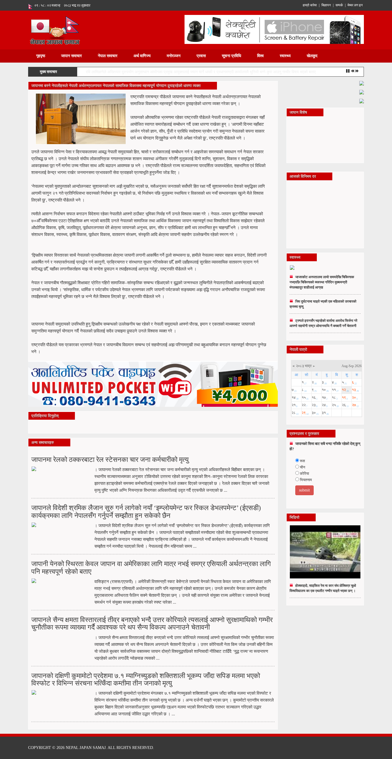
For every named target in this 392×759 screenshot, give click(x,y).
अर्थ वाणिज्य (142, 56)
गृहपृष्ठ (40, 56)
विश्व (260, 56)
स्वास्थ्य (285, 56)
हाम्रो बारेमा (310, 5)
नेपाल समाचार (107, 56)
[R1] (361, 83)
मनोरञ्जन (174, 56)
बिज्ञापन (326, 5)
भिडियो (294, 517)
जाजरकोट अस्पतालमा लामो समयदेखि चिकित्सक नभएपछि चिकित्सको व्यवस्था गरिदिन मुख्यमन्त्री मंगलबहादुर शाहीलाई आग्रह (322, 282)
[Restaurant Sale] (361, 92)
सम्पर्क (339, 5)
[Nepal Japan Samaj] (54, 30)
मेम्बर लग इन (355, 5)
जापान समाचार (71, 56)
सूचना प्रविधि (231, 56)
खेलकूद (312, 56)
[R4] (361, 100)
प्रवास (201, 56)
